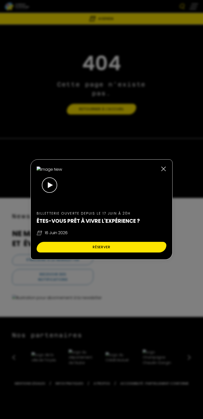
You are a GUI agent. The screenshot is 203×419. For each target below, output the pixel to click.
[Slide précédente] (16, 357)
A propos (102, 383)
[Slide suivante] (186, 357)
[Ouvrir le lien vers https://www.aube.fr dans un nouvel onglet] (83, 357)
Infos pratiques (69, 383)
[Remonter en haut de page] (193, 342)
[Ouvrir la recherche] (182, 6)
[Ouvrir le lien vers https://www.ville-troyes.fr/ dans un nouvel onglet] (46, 357)
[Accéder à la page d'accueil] (17, 6)
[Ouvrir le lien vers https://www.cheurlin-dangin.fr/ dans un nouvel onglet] (157, 357)
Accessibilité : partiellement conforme (154, 383)
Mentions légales (30, 383)
